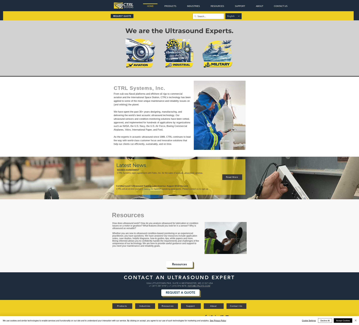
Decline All (325, 320)
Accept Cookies (343, 320)
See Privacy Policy (218, 320)
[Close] (355, 320)
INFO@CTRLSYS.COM (199, 285)
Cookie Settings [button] (309, 320)
